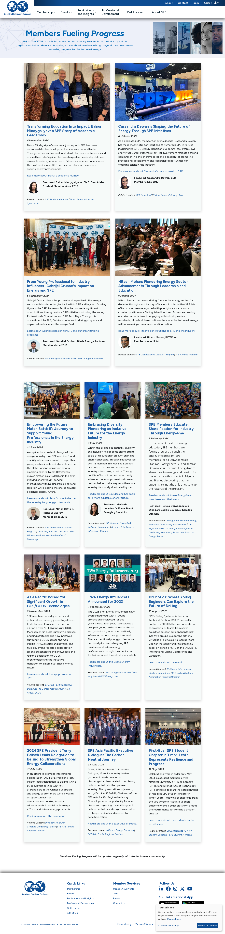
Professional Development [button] (110, 12)
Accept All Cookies (207, 925)
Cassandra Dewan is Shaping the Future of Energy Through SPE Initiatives (154, 128)
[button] (211, 3)
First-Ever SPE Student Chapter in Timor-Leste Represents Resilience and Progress (171, 757)
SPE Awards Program (186, 354)
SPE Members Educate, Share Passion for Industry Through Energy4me (171, 429)
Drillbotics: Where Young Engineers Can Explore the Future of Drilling (171, 601)
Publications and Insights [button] (85, 12)
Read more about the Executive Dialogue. (112, 823)
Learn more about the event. (166, 662)
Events (70, 893)
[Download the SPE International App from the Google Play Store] (193, 903)
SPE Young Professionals (90, 358)
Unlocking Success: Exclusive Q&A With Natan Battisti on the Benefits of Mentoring (50, 535)
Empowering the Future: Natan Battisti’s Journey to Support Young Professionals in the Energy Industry (50, 433)
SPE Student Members (56, 199)
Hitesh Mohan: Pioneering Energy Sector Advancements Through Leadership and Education (153, 286)
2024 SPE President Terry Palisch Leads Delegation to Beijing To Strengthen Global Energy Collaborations (51, 757)
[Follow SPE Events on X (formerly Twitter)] (182, 888)
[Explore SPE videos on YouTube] (190, 888)
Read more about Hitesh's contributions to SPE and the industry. (156, 330)
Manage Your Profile (123, 888)
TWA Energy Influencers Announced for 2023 (108, 599)
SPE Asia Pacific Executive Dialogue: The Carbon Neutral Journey (110, 755)
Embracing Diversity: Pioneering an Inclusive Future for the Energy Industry (107, 431)
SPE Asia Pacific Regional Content (105, 834)
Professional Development (81, 903)
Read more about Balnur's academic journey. (53, 175)
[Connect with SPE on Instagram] (175, 888)
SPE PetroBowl (144, 195)
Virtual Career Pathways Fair (168, 195)
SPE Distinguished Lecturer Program (155, 354)
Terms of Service (144, 924)
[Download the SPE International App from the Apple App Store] (170, 903)
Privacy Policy (124, 924)
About (169, 2)
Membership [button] (45, 12)
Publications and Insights (80, 898)
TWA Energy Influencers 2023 (60, 358)
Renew (116, 898)
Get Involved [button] (135, 12)
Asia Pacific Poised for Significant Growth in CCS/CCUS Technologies (48, 601)
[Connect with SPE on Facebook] (168, 888)
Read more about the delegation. (46, 816)
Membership (73, 888)
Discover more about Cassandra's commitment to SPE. (150, 171)
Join (196, 2)
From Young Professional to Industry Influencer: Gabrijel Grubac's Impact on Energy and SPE (60, 286)
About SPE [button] (159, 12)
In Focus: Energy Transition (120, 830)
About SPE (72, 912)
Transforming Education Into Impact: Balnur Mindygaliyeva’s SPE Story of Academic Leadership (64, 131)
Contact (183, 2)
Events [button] (65, 12)
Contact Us (119, 903)
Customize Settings (168, 925)
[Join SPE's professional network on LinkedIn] (161, 888)
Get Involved (73, 908)
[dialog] (189, 917)
